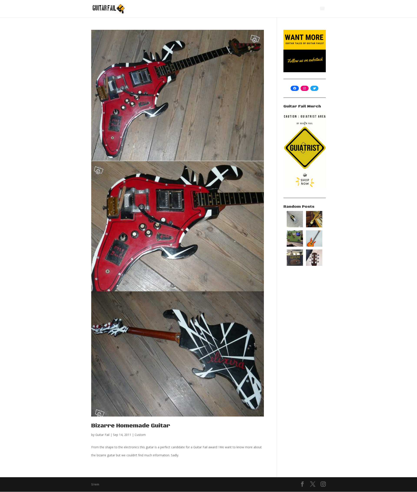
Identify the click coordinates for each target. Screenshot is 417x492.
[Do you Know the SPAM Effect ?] (295, 265)
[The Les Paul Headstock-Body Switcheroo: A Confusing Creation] (295, 226)
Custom (140, 435)
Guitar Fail (102, 435)
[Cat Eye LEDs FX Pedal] (295, 245)
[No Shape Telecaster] (314, 226)
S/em (95, 484)
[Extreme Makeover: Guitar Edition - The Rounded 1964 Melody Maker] (314, 265)
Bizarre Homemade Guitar (130, 425)
